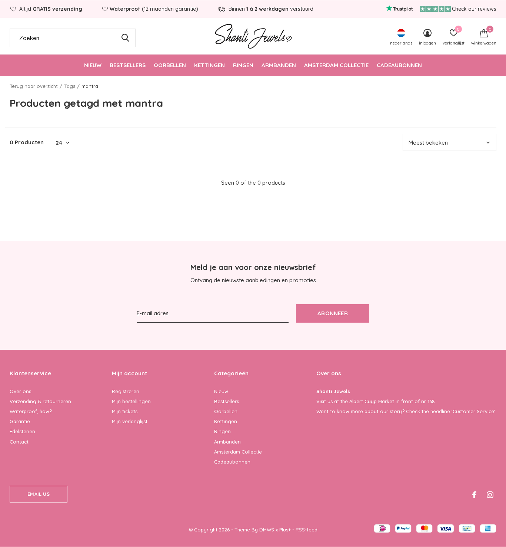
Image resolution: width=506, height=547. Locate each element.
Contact (19, 442)
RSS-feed (306, 530)
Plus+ (285, 530)
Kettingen (209, 65)
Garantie (20, 421)
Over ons (20, 391)
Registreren (125, 391)
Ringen (243, 65)
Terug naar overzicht (34, 86)
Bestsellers (128, 65)
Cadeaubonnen (399, 65)
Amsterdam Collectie (336, 65)
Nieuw (92, 65)
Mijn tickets (124, 411)
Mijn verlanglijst (129, 421)
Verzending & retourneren (40, 401)
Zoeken (125, 38)
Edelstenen (22, 431)
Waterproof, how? (31, 411)
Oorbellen (170, 65)
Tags (69, 86)
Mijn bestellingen (131, 401)
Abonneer (332, 313)
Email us (38, 494)
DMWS (266, 530)
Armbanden (279, 65)
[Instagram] (490, 495)
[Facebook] (474, 495)
